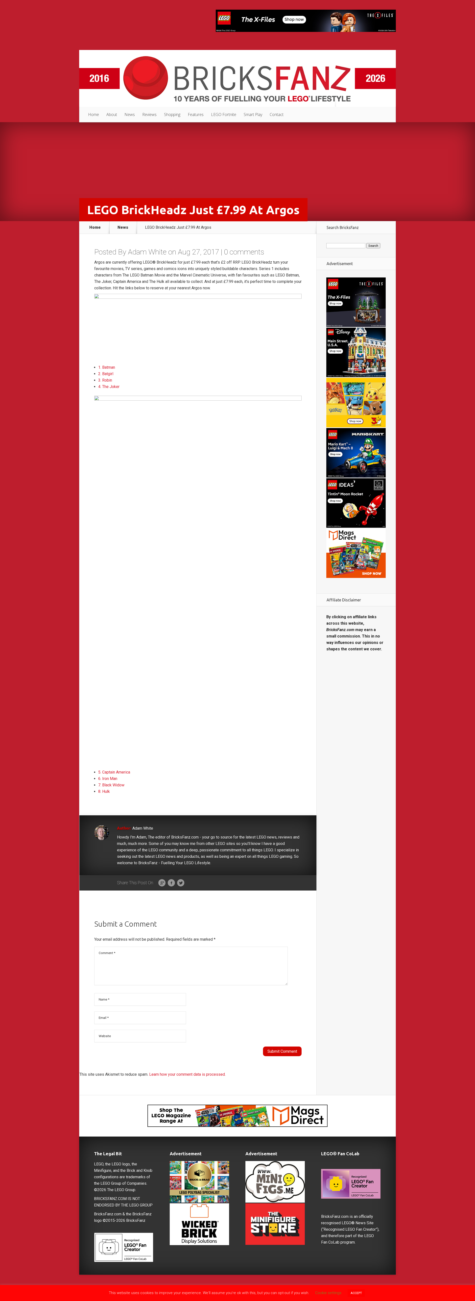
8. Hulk (104, 791)
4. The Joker (108, 386)
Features (196, 114)
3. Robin (105, 380)
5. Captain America (114, 772)
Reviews (149, 114)
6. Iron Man (107, 778)
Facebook (171, 883)
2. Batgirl (105, 373)
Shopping (172, 114)
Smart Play (253, 114)
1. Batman (106, 367)
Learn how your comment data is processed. (187, 1074)
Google (162, 883)
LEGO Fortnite (223, 114)
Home (93, 114)
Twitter (181, 883)
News (129, 114)
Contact (277, 114)
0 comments (244, 252)
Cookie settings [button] (328, 1293)
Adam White (147, 252)
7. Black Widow (111, 785)
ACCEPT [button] (356, 1293)
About (111, 114)
